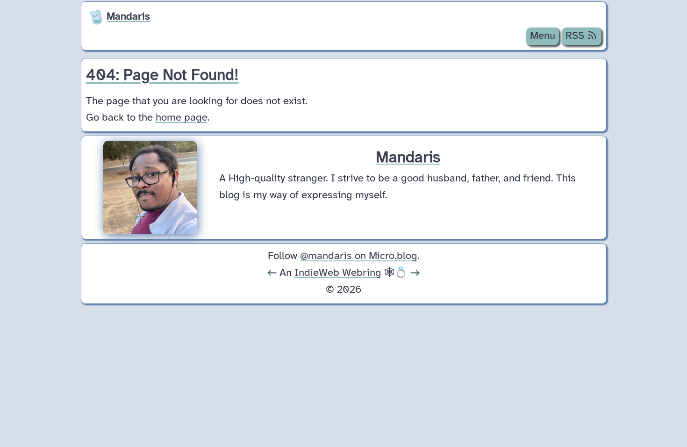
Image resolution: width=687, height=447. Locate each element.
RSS (576, 36)
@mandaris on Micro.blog (358, 256)
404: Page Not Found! (162, 75)
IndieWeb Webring (337, 273)
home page (182, 117)
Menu (542, 36)
